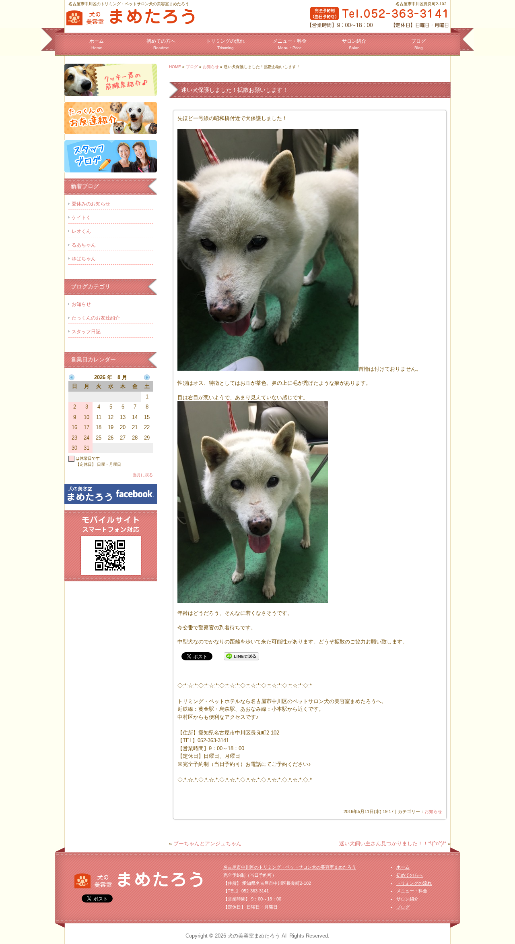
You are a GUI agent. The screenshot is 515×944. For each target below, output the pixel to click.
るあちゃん (84, 245)
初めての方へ (160, 44)
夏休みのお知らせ (91, 204)
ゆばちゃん (84, 258)
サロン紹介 (354, 44)
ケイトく (81, 217)
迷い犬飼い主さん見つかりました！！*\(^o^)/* (392, 843)
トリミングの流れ (225, 44)
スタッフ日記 (86, 331)
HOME (175, 66)
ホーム (96, 44)
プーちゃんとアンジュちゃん (207, 843)
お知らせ (211, 66)
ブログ (418, 44)
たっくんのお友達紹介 (96, 318)
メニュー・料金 (290, 44)
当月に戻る (143, 475)
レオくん (81, 231)
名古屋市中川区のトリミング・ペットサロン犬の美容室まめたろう (289, 867)
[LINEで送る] (241, 656)
